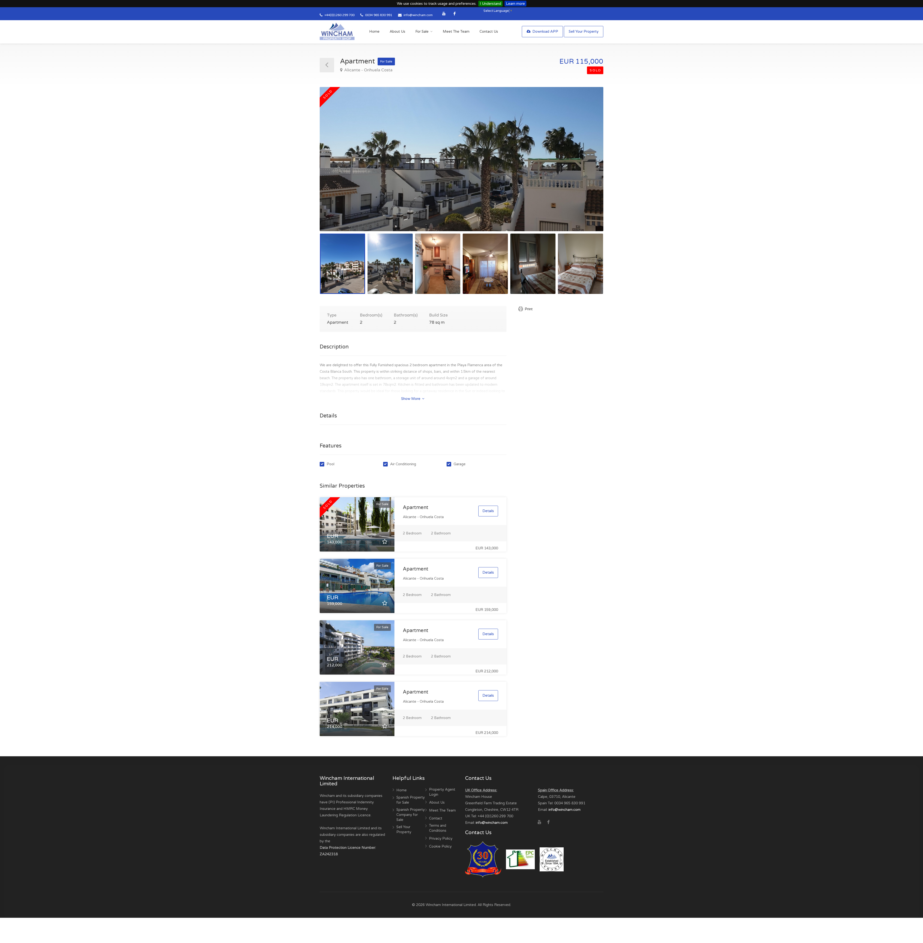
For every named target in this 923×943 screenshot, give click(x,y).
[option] (461, 159)
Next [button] (590, 165)
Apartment (415, 507)
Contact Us (489, 31)
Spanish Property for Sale (410, 800)
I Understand (490, 3)
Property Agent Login (442, 792)
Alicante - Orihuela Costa (368, 70)
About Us (397, 31)
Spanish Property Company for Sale (410, 814)
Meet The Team (456, 31)
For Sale (422, 31)
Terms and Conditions (437, 828)
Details (488, 511)
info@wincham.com (418, 15)
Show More (411, 399)
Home (374, 31)
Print (528, 309)
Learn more (515, 3)
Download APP (544, 31)
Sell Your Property (584, 31)
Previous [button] (333, 165)
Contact (435, 818)
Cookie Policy (440, 846)
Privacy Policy (440, 838)
